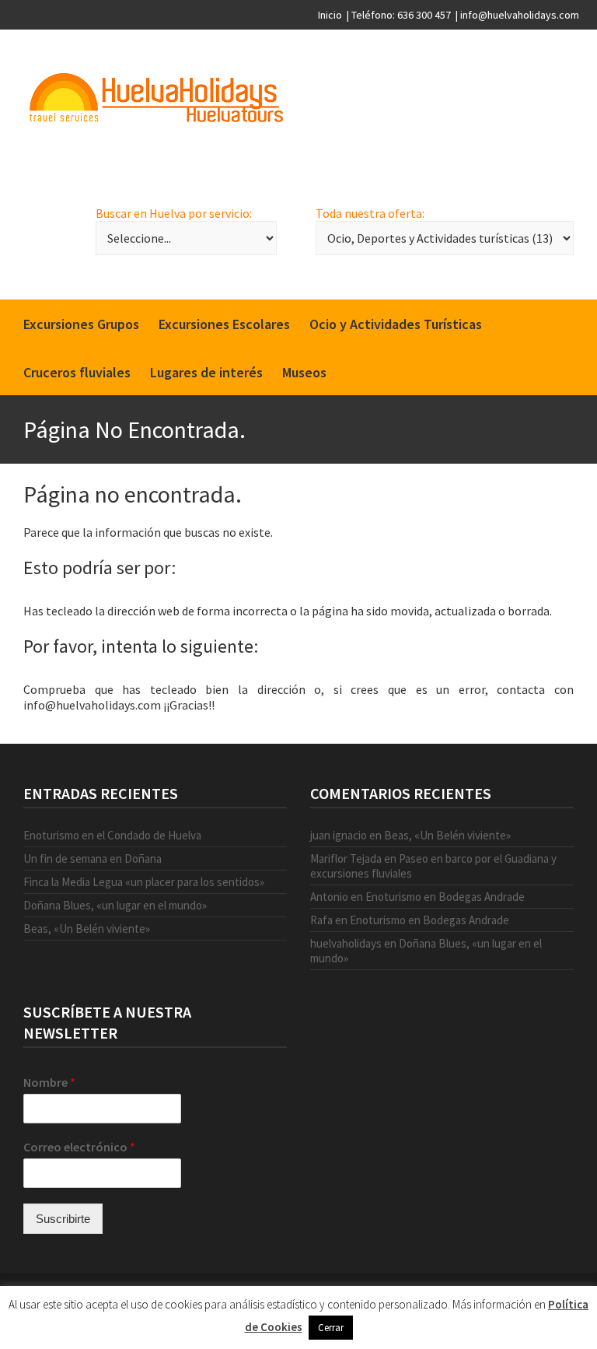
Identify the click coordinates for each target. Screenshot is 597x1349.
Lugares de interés (206, 372)
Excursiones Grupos (81, 324)
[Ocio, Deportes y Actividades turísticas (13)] (445, 238)
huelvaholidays (346, 943)
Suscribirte (63, 1218)
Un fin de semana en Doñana (92, 858)
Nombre (49, 1082)
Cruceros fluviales (77, 372)
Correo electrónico (79, 1147)
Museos (304, 372)
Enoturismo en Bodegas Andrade (445, 896)
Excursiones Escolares (224, 324)
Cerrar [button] (331, 1327)
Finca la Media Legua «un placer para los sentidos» (143, 881)
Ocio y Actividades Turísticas (395, 324)
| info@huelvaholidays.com (517, 15)
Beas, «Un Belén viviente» (86, 928)
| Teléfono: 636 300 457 (399, 15)
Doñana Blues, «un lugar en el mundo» (115, 905)
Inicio (330, 15)
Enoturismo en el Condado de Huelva (112, 835)
